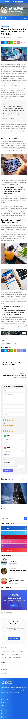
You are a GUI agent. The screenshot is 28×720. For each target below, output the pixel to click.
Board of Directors (5, 702)
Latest (2, 506)
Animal (3, 651)
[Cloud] (15, 42)
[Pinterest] (8, 42)
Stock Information (5, 699)
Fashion (12, 651)
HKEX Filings (4, 705)
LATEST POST (12, 561)
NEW (10, 559)
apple (8, 651)
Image (4, 459)
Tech (21, 654)
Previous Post (7, 361)
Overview (3, 508)
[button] (8, 18)
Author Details (4, 669)
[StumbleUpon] (18, 42)
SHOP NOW (14, 605)
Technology (9, 343)
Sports (16, 654)
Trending (11, 578)
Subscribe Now (14, 638)
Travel (15, 343)
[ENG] (22, 18)
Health (21, 651)
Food (17, 651)
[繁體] (25, 18)
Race (12, 654)
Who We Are (3, 666)
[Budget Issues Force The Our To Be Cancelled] (4, 571)
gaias (3, 37)
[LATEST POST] (4, 561)
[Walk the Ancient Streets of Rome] (4, 581)
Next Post (22, 373)
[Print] (21, 42)
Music (3, 343)
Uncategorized (12, 568)
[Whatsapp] (11, 42)
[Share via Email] (24, 42)
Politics (7, 654)
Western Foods (16, 657)
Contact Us (3, 673)
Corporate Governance (3, 717)
